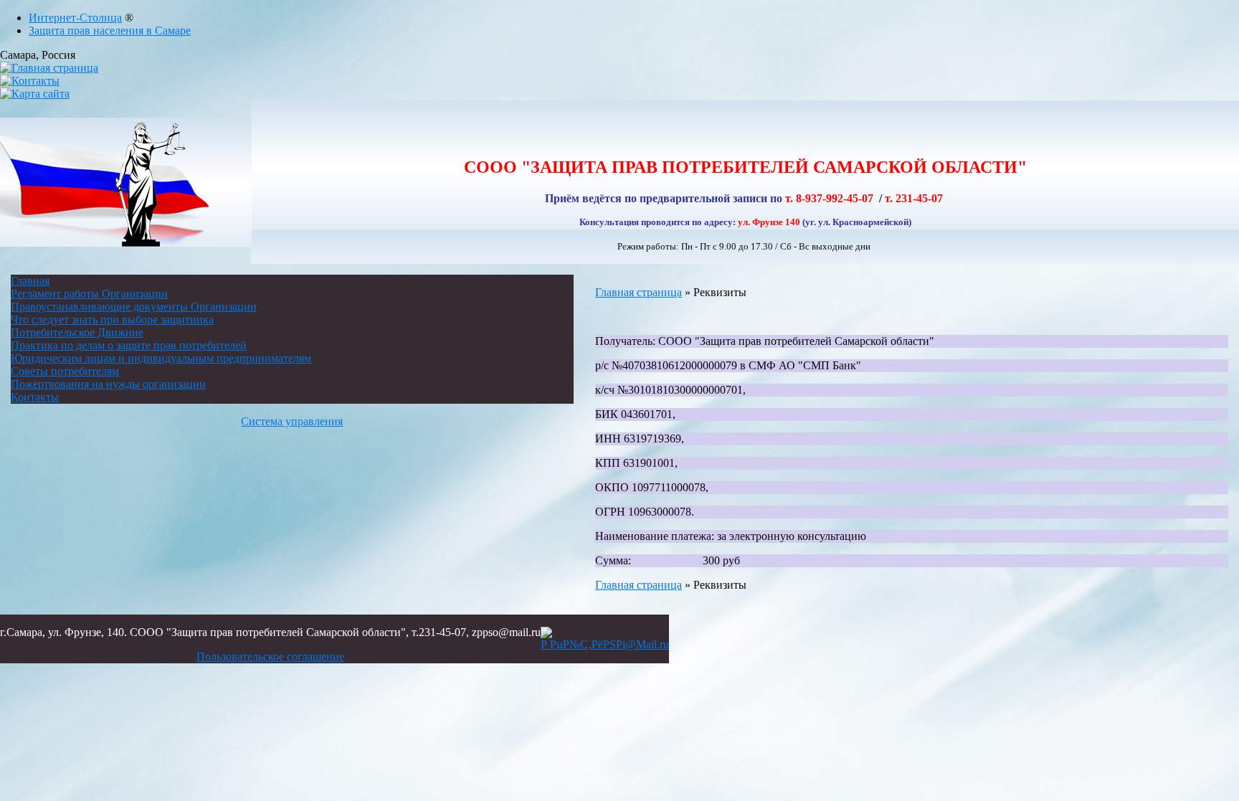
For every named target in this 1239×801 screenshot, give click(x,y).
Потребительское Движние (77, 332)
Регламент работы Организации (89, 294)
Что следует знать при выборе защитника (112, 319)
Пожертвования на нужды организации (108, 384)
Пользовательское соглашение (270, 656)
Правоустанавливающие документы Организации (134, 306)
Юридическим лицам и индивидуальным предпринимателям (161, 358)
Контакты (35, 397)
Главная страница (638, 292)
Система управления (292, 421)
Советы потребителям (65, 371)
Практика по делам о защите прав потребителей (129, 345)
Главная (30, 281)
